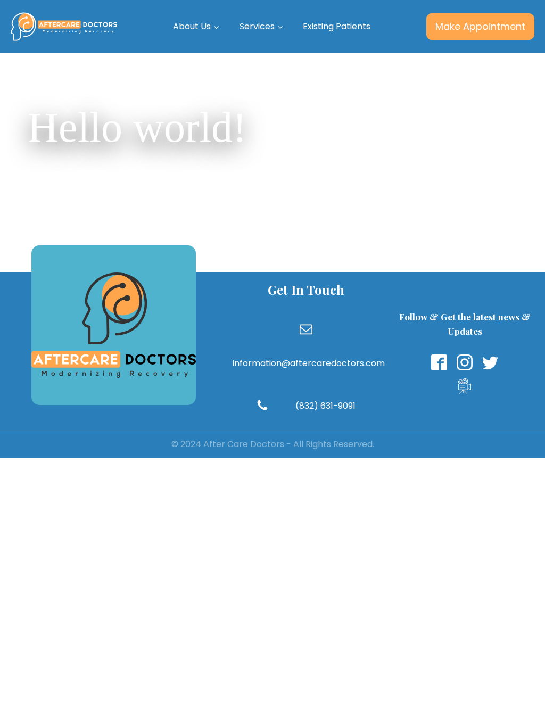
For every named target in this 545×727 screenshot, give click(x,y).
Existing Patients (336, 26)
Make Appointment (480, 26)
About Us (192, 26)
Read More (213, 179)
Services (257, 26)
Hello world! (137, 127)
